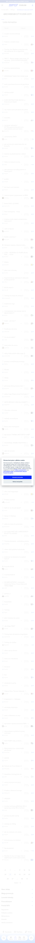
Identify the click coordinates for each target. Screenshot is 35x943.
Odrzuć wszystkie (17, 481)
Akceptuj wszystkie (17, 477)
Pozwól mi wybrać (8, 473)
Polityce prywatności (20, 470)
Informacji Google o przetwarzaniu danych (15, 471)
